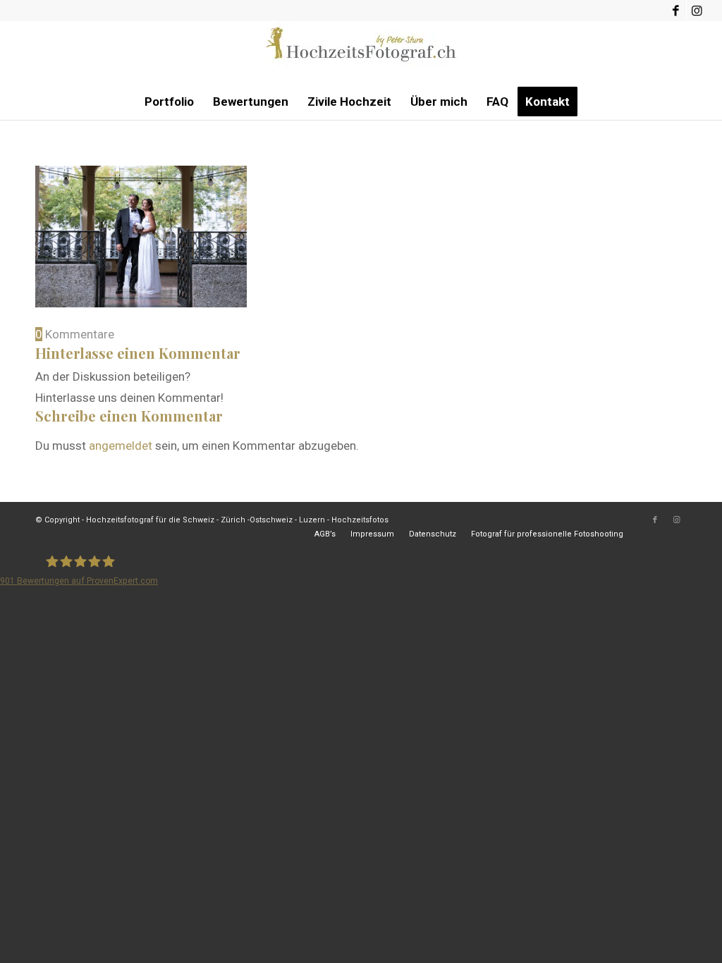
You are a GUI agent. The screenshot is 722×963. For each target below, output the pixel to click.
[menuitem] (169, 101)
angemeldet (120, 445)
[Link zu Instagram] (697, 10)
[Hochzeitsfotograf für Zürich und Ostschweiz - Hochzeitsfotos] (361, 53)
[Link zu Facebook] (676, 10)
